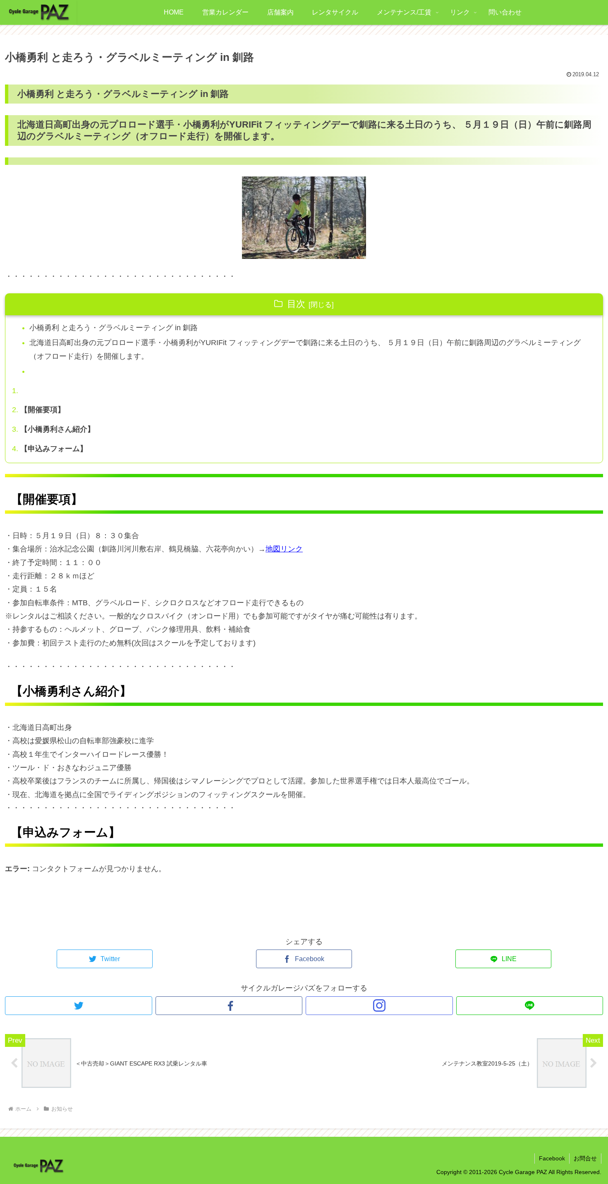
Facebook (552, 1158)
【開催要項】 (42, 410)
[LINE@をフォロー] (529, 1005)
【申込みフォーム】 (53, 449)
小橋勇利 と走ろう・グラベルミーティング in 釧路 (113, 328)
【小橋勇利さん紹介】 (57, 429)
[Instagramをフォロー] (379, 1005)
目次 (296, 304)
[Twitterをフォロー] (78, 1005)
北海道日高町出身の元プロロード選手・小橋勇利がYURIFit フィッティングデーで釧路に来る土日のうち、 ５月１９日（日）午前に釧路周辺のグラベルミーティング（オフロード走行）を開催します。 (305, 349)
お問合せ (585, 1158)
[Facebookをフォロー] (229, 1005)
